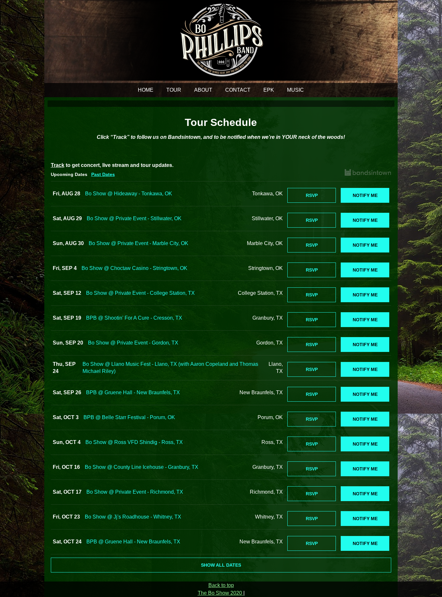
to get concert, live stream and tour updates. (112, 165)
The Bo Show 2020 (220, 593)
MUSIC (295, 90)
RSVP (312, 195)
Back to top (221, 585)
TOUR (173, 90)
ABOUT (203, 90)
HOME (145, 90)
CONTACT (237, 90)
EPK (268, 90)
